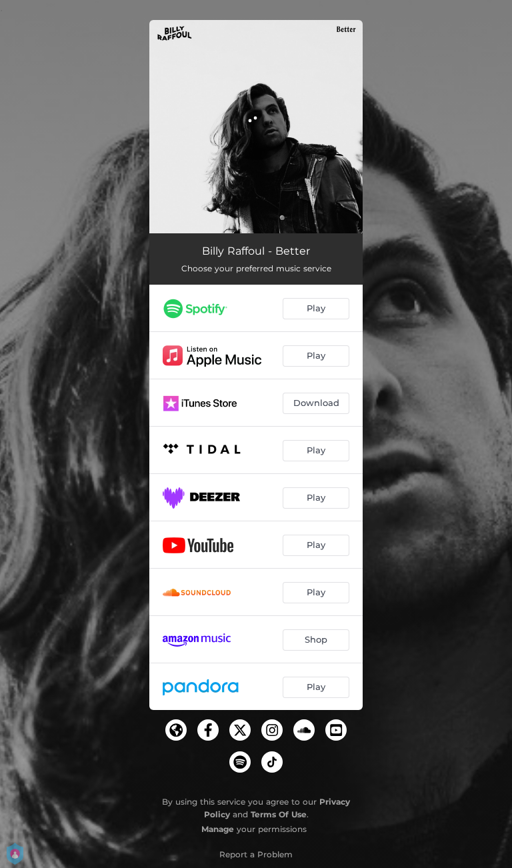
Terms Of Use (279, 814)
